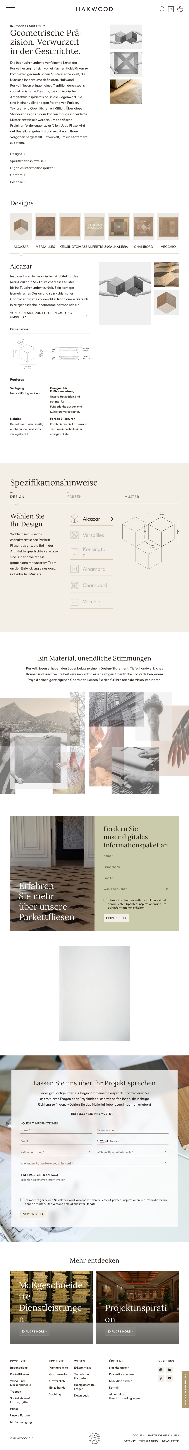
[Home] (94, 9)
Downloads (81, 1395)
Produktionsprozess (122, 1374)
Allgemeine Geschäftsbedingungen (124, 1396)
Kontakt (114, 1387)
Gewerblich (57, 1381)
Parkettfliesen (19, 1374)
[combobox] (137, 889)
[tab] (21, 233)
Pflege (14, 1409)
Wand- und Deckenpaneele (20, 1383)
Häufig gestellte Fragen (84, 1386)
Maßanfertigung (21, 1422)
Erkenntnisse (82, 1367)
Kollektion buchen (120, 1381)
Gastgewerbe (58, 1374)
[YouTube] (169, 1378)
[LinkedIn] (169, 1370)
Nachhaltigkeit (119, 1367)
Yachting (55, 1394)
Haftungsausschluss (163, 1435)
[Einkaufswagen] (171, 9)
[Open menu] (10, 9)
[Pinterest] (161, 1378)
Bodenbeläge (19, 1367)
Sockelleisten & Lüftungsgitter (20, 1400)
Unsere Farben (20, 1415)
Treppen (15, 1391)
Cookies (138, 1435)
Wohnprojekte (58, 1367)
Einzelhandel (57, 1387)
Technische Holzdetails (81, 1376)
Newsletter (170, 1441)
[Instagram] (161, 1370)
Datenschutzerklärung (141, 1441)
